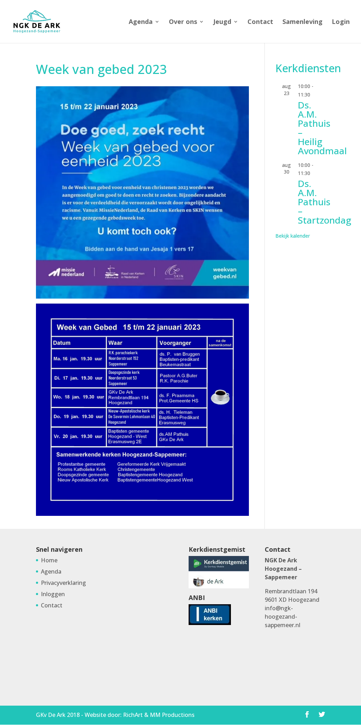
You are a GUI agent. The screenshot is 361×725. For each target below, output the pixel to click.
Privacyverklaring (63, 583)
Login (341, 22)
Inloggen (53, 594)
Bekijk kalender (292, 235)
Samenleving (302, 22)
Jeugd (222, 22)
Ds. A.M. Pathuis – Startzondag (324, 201)
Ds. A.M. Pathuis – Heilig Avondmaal (322, 128)
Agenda (141, 22)
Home (49, 560)
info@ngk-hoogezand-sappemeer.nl (282, 616)
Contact (260, 22)
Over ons (183, 22)
